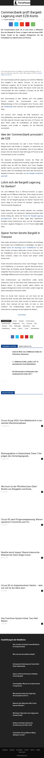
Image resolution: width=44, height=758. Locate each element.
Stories (32, 750)
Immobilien (19, 750)
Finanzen (4, 326)
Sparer (20, 328)
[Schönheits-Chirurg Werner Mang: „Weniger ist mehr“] (6, 735)
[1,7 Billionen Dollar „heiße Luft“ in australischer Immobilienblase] (6, 369)
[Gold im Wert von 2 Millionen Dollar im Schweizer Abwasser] (6, 359)
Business (5, 750)
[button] (41, 3)
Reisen (27, 750)
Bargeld (21, 321)
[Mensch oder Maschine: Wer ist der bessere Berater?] (6, 706)
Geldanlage (17, 326)
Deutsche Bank (6, 323)
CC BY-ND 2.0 (7, 74)
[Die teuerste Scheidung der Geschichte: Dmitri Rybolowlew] (6, 668)
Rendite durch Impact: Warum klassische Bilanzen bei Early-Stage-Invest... (20, 553)
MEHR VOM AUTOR (25, 346)
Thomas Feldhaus (9, 19)
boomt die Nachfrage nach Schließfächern (22, 248)
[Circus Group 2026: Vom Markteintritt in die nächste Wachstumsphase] (22, 407)
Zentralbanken (35, 328)
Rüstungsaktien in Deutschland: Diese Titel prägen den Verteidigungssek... (21, 454)
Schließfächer (6, 328)
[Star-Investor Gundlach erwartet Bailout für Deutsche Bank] (6, 647)
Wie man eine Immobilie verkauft (24, 654)
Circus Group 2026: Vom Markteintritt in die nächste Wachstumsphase (21, 421)
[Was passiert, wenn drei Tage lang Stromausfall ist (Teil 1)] (6, 696)
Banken (15, 321)
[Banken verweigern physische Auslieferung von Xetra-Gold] (6, 728)
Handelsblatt (8, 106)
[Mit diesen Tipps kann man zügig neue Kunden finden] (6, 716)
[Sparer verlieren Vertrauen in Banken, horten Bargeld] (6, 676)
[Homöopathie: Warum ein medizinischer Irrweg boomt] (6, 686)
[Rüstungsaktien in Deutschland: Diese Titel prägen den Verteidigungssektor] (22, 440)
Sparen (14, 328)
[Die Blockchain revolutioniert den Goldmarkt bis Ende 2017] (6, 378)
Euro (23, 323)
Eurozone (29, 323)
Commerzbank (30, 321)
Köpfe (38, 750)
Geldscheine (26, 326)
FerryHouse (22, 315)
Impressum (22, 752)
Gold (33, 326)
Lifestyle (12, 750)
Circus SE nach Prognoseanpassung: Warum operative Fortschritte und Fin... (22, 520)
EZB (35, 323)
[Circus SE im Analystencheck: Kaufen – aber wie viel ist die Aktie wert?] (22, 572)
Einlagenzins (16, 323)
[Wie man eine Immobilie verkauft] (6, 662)
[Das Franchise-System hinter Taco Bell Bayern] (22, 605)
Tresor (26, 328)
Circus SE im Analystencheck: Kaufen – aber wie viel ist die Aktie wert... (22, 586)
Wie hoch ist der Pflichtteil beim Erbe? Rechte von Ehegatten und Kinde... (19, 487)
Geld (10, 326)
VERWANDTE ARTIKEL (9, 346)
